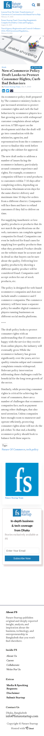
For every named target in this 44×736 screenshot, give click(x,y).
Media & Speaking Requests (17, 687)
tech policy (32, 449)
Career (10, 660)
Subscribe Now (22, 558)
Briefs (4, 67)
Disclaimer (13, 693)
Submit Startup (15, 698)
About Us (11, 656)
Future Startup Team (12, 87)
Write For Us (13, 669)
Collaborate (12, 665)
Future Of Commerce (13, 449)
